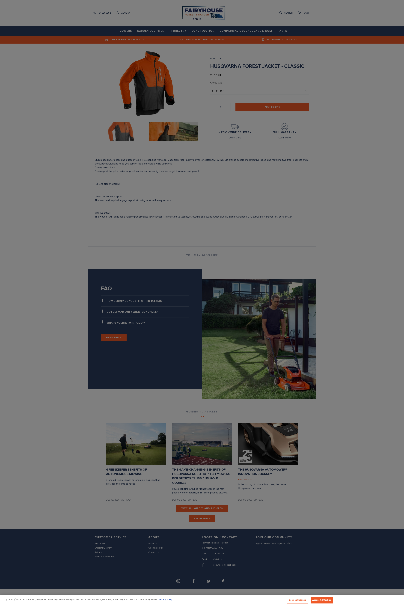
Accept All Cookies (321, 600)
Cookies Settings (297, 600)
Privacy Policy (165, 599)
